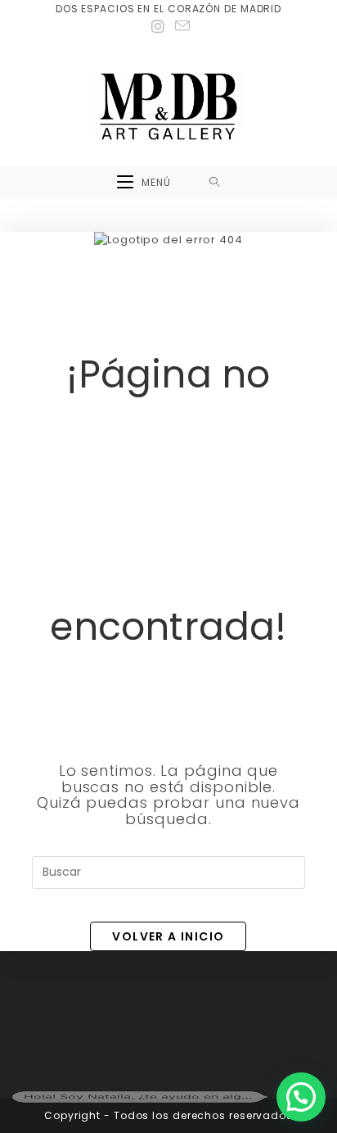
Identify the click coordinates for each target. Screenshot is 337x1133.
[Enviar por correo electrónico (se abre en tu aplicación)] (180, 26)
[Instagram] (158, 27)
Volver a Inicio (168, 936)
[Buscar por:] (214, 182)
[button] (301, 1097)
